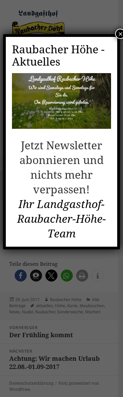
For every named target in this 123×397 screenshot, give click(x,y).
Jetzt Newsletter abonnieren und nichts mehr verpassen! (61, 167)
